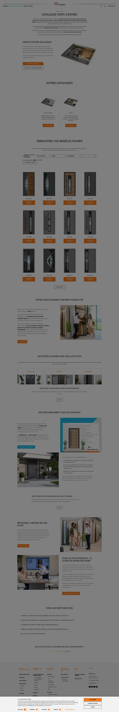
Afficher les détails (69, 709)
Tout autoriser (92, 699)
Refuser (92, 707)
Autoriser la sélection (93, 703)
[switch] (37, 710)
